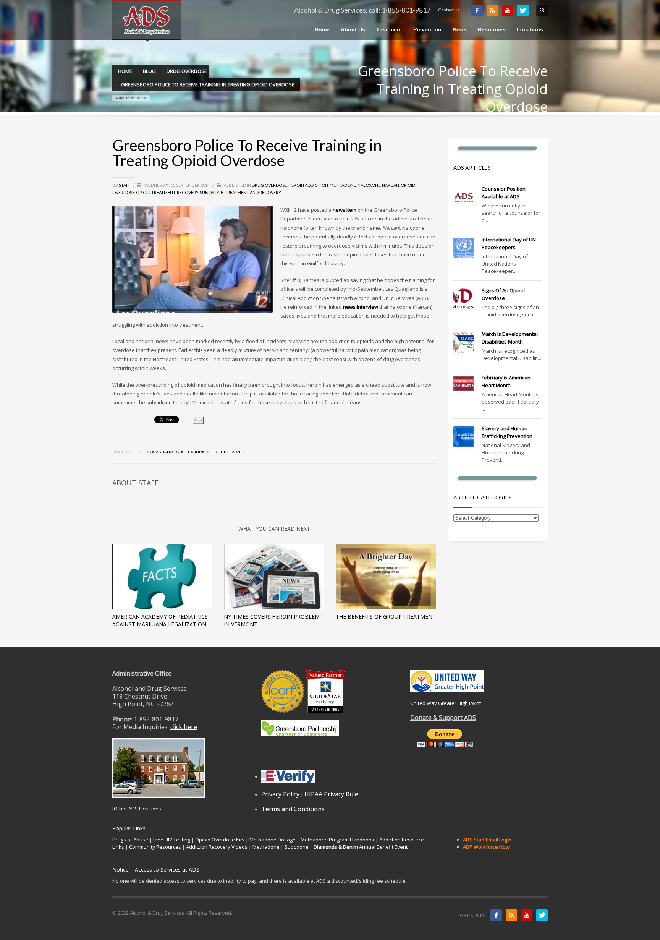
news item (344, 209)
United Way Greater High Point (445, 703)
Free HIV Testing (171, 839)
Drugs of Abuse (130, 839)
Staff (125, 185)
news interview (360, 306)
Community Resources (155, 846)
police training (190, 451)
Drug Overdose (269, 185)
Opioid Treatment (155, 192)
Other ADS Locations (137, 808)
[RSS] (492, 10)
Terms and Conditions (293, 809)
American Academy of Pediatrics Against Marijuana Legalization (160, 620)
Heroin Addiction (308, 185)
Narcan (390, 185)
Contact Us (449, 9)
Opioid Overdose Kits (219, 839)
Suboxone (211, 192)
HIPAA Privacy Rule (331, 794)
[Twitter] (523, 10)
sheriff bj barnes (225, 451)
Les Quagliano (158, 451)
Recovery (187, 192)
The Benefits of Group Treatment (386, 616)
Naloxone (369, 185)
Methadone (343, 185)
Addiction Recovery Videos (216, 846)
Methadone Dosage (272, 839)
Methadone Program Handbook (337, 839)
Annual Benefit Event (361, 846)
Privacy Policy (280, 794)
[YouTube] (507, 10)
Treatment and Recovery (253, 192)
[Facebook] (477, 10)
